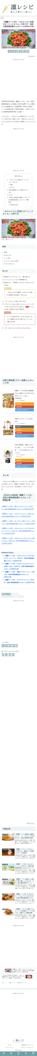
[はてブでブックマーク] (18, 51)
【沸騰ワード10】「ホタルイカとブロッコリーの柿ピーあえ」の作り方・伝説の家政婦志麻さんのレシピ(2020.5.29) (18, 540)
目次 (16, 176)
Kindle (18, 426)
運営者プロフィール (27, 1045)
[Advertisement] (18, 79)
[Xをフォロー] (6, 654)
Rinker (22, 400)
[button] (27, 51)
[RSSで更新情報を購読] (13, 654)
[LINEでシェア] (23, 51)
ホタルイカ (15, 594)
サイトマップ (9, 1047)
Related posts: (14, 204)
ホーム (9, 1045)
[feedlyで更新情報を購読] (9, 654)
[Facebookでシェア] (14, 51)
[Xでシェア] (10, 51)
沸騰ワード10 (6, 594)
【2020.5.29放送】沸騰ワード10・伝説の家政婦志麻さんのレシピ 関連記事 (19, 200)
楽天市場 (19, 407)
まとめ (10, 195)
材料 (11, 184)
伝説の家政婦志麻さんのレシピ (10, 596)
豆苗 (22, 596)
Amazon (19, 403)
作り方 (12, 187)
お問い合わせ (18, 1050)
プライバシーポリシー (27, 1047)
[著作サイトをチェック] (2, 654)
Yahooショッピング (22, 410)
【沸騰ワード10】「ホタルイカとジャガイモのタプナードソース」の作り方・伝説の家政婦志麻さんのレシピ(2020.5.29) (18, 531)
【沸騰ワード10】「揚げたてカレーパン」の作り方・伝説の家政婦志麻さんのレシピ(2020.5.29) (19, 574)
